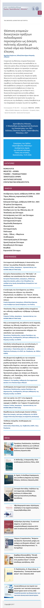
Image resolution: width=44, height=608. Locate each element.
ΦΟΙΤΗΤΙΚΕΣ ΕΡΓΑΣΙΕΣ (12, 179)
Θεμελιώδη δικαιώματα (12, 223)
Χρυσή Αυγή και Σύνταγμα (13, 242)
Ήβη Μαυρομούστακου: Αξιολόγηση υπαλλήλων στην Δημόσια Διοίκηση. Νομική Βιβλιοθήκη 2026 (26, 508)
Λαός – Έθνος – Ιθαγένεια (13, 234)
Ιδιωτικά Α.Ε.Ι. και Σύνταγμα (14, 207)
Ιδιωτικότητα (8, 226)
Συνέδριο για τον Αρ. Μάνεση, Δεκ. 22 (18, 210)
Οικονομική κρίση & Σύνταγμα (15, 240)
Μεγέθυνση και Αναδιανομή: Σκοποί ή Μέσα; (20, 412)
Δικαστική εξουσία (10, 112)
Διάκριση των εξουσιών (21, 110)
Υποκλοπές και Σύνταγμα (13, 213)
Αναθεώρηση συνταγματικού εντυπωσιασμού (20, 387)
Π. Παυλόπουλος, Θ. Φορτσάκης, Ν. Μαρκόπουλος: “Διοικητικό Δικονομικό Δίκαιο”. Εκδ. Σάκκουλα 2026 (27, 571)
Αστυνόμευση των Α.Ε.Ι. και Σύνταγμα (18, 215)
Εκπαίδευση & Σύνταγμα (13, 245)
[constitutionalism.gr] (22, 11)
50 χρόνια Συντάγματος (12, 204)
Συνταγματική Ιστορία (12, 221)
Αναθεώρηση (8, 237)
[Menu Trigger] (40, 13)
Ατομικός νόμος (34, 110)
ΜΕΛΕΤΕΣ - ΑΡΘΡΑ (34, 108)
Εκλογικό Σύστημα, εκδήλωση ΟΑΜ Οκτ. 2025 (21, 202)
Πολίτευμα (7, 231)
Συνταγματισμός (10, 229)
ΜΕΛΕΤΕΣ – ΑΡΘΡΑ (11, 171)
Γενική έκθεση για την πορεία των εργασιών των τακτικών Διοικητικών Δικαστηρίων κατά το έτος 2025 (27, 588)
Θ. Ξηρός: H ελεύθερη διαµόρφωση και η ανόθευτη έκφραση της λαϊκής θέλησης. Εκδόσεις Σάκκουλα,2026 (26, 477)
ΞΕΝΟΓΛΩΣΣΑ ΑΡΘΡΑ (12, 177)
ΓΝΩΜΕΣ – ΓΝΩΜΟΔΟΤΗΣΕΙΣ (15, 174)
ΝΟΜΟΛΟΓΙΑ (8, 169)
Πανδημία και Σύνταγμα (12, 218)
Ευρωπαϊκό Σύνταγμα (11, 250)
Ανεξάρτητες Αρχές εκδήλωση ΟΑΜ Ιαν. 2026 (21, 194)
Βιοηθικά (6, 248)
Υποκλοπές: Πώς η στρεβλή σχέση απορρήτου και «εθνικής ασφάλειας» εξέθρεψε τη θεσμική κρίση (21, 311)
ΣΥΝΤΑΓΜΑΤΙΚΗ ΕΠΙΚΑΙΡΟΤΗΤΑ (16, 182)
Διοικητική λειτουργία (23, 112)
